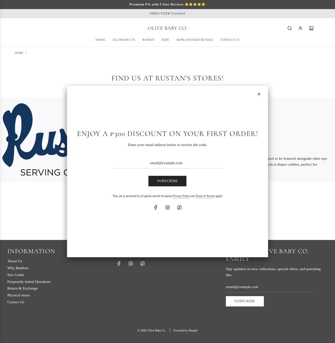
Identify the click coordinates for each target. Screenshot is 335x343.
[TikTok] (179, 207)
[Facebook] (155, 207)
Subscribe (167, 181)
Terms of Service (205, 196)
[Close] (259, 94)
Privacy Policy (181, 196)
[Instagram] (167, 207)
